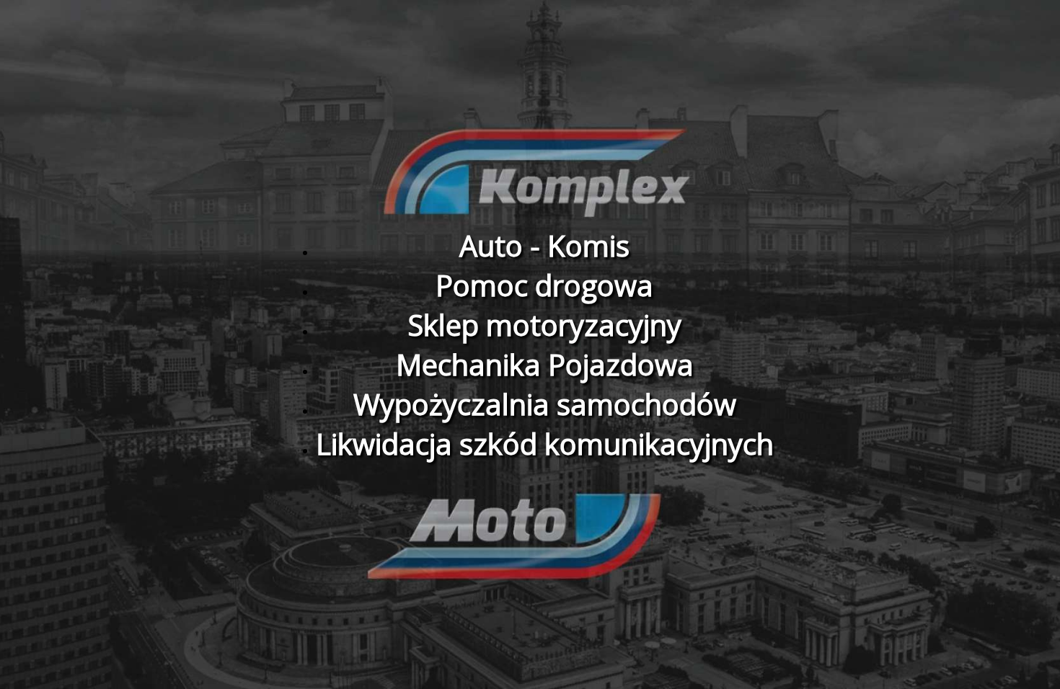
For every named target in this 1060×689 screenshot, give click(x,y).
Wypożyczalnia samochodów (544, 404)
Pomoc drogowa (544, 285)
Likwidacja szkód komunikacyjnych (545, 443)
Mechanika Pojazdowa (545, 364)
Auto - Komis (544, 245)
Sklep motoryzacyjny (544, 324)
